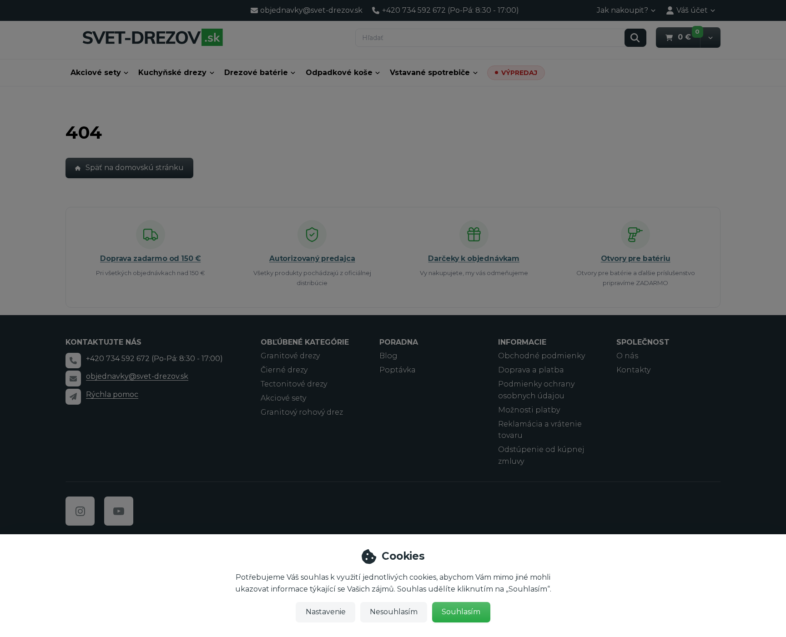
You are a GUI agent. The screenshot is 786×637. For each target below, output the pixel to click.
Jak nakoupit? (622, 10)
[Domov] (152, 37)
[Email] (73, 378)
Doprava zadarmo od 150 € (150, 258)
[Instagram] (80, 511)
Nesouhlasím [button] (394, 611)
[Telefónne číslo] (73, 360)
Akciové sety (96, 72)
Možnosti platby (529, 410)
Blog (388, 355)
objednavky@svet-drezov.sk (137, 376)
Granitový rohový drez (302, 412)
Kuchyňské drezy (172, 72)
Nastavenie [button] (326, 611)
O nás (627, 355)
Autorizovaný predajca (312, 258)
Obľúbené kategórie (305, 342)
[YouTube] (118, 511)
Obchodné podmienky (541, 355)
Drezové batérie (256, 72)
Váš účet (692, 10)
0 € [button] (689, 37)
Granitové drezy (290, 355)
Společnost (643, 342)
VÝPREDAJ (519, 73)
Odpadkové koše (339, 72)
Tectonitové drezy (294, 384)
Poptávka (397, 370)
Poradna (398, 342)
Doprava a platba (531, 370)
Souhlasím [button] (461, 611)
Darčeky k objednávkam (473, 258)
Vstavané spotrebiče (430, 72)
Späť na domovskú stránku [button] (135, 167)
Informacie (522, 342)
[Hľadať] (635, 38)
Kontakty (633, 370)
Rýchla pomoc (112, 394)
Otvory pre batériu (635, 258)
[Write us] (73, 396)
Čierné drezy (284, 370)
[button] (710, 37)
